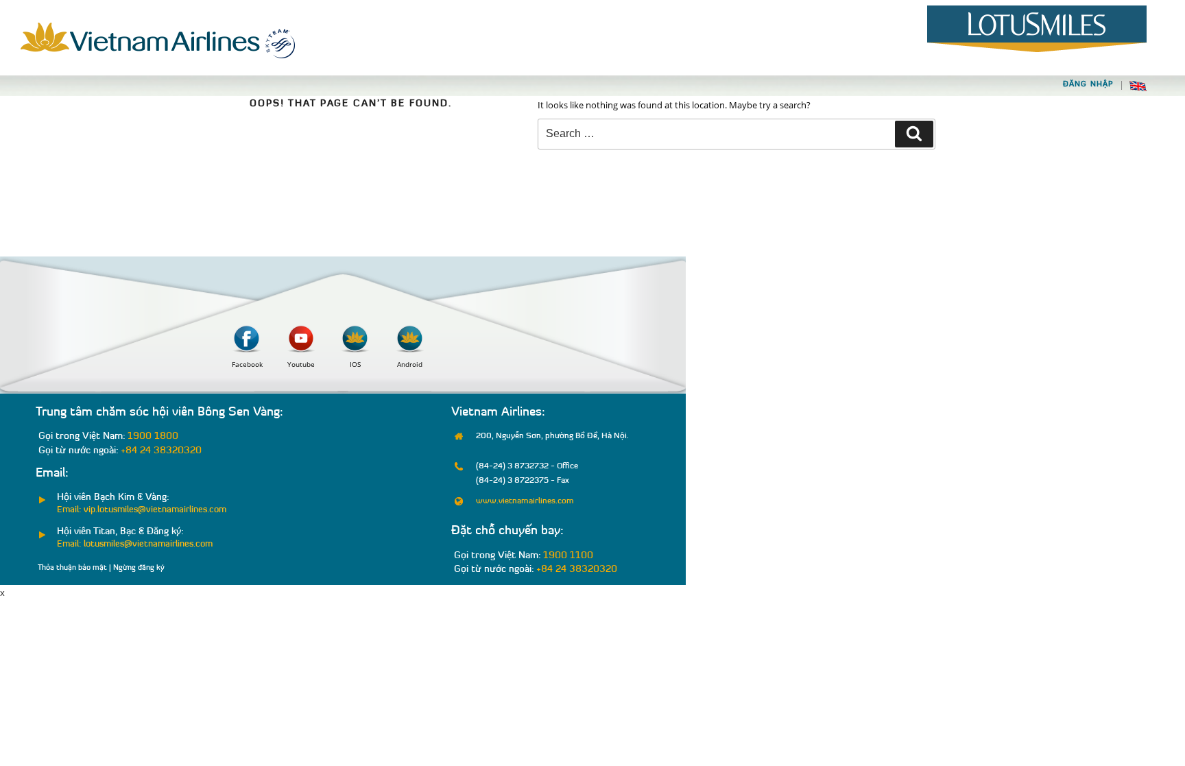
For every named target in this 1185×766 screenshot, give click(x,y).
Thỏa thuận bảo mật (72, 568)
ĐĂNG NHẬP (1088, 84)
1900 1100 (568, 556)
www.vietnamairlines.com (525, 501)
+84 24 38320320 (161, 451)
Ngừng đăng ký (139, 568)
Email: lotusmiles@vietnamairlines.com (135, 544)
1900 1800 (153, 436)
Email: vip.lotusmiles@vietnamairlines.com (141, 509)
